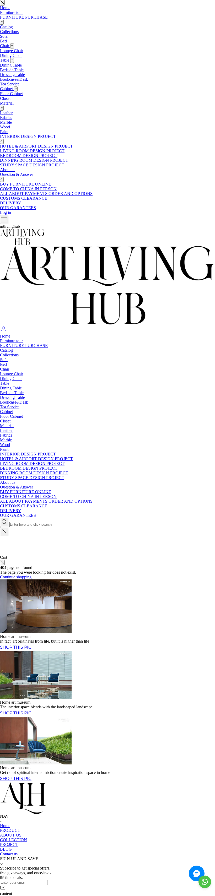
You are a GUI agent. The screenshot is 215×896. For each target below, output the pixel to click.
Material (7, 103)
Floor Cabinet (11, 93)
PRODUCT (10, 830)
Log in (5, 212)
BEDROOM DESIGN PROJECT (28, 155)
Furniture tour (11, 12)
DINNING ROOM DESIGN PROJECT (34, 160)
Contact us (9, 854)
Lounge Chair (11, 50)
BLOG (6, 849)
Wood (5, 127)
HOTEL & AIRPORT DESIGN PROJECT (36, 146)
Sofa (4, 36)
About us (7, 169)
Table (5, 60)
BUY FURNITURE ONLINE (25, 184)
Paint (4, 131)
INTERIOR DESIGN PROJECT (28, 136)
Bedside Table (12, 70)
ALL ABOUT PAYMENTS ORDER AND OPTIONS (46, 193)
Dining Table (11, 65)
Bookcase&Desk (14, 79)
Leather (6, 113)
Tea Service (9, 84)
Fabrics (6, 117)
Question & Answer (16, 174)
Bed (3, 41)
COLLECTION (13, 840)
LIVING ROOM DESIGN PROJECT (32, 151)
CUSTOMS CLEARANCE (23, 198)
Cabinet (7, 88)
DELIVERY (10, 203)
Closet (5, 98)
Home (5, 8)
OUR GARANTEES (18, 207)
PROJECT (9, 844)
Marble (6, 122)
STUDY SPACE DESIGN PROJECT (32, 165)
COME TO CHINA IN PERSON (28, 189)
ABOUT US (11, 835)
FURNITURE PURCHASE (24, 17)
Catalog (6, 27)
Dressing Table (12, 74)
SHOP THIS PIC (15, 778)
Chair (5, 46)
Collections (9, 31)
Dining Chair (11, 55)
